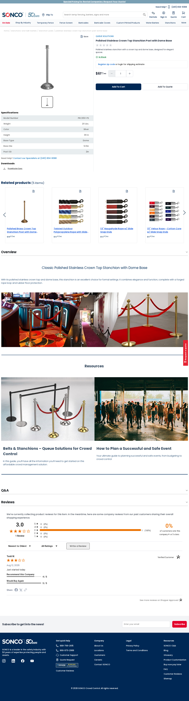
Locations (99, 650)
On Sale (6, 22)
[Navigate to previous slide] (4, 216)
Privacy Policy (132, 645)
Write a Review (78, 546)
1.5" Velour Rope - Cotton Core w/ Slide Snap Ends (164, 230)
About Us (98, 645)
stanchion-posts (46, 31)
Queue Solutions (105, 36)
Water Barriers (152, 22)
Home (6, 31)
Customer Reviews (173, 674)
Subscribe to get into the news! (23, 624)
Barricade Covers (102, 22)
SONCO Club (170, 645)
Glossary (168, 655)
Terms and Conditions (137, 650)
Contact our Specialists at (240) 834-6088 (35, 158)
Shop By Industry (23, 22)
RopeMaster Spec (15, 168)
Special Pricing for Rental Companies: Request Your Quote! (94, 1)
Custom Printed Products (128, 22)
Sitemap (168, 678)
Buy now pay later (172, 664)
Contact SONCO (102, 664)
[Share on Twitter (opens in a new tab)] (21, 590)
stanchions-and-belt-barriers (24, 31)
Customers (99, 655)
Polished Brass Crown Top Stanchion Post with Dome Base (21, 230)
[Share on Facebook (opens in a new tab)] (16, 590)
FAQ (166, 669)
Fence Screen (66, 22)
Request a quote (185, 351)
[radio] (94, 524)
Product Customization (175, 659)
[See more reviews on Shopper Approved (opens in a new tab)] (25, 590)
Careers (98, 659)
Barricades (83, 22)
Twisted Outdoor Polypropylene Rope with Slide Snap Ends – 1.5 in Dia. (70, 230)
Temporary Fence (45, 22)
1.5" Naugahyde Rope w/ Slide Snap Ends (116, 230)
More (184, 22)
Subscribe (179, 624)
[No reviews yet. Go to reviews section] (104, 45)
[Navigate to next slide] (184, 213)
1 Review (24, 536)
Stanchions (170, 22)
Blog (166, 650)
